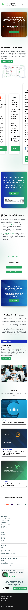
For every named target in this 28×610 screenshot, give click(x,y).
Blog (2, 547)
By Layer (3, 526)
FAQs (2, 540)
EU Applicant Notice (6, 601)
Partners (3, 537)
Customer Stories (5, 550)
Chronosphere (9, 606)
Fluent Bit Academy (6, 565)
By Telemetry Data (5, 525)
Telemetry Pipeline (8, 233)
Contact (3, 560)
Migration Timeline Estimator (8, 553)
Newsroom (3, 536)
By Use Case (4, 527)
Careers (3, 534)
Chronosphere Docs (6, 562)
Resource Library (5, 549)
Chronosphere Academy (7, 563)
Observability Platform (9, 225)
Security (3, 538)
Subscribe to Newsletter (20, 588)
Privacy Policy (5, 598)
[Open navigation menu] (25, 4)
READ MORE (11, 576)
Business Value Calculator (7, 552)
